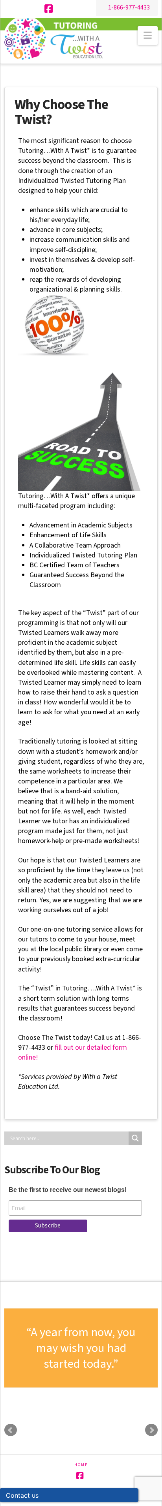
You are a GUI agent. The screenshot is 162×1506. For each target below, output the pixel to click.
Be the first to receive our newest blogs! (68, 1189)
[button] (148, 35)
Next (151, 1430)
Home (81, 1465)
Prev (10, 1430)
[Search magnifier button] (135, 1138)
